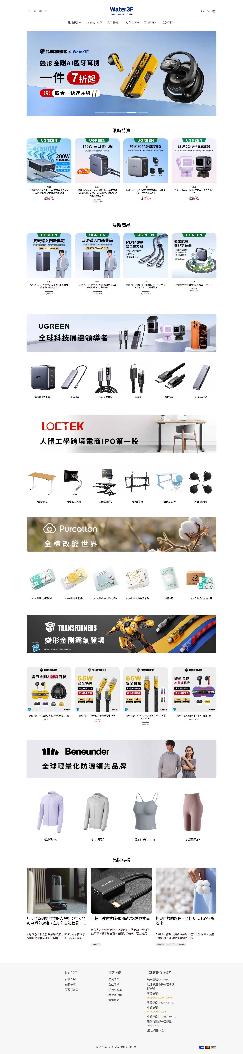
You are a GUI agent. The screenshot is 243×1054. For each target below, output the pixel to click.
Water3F (109, 1047)
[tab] (100, 112)
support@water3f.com (159, 997)
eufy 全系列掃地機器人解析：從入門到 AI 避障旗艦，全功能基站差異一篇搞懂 (56, 920)
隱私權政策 (71, 989)
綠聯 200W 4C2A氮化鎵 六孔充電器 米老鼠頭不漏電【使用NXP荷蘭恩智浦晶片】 (49, 191)
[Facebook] (29, 11)
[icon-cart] (213, 11)
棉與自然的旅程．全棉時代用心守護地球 (185, 920)
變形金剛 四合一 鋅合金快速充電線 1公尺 (97, 715)
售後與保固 (115, 995)
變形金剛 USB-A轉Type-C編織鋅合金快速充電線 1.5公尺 (146, 717)
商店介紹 (70, 979)
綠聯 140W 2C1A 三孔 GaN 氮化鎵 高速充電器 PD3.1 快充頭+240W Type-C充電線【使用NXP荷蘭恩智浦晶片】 (97, 193)
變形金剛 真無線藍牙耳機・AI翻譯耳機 (194, 715)
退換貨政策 (115, 989)
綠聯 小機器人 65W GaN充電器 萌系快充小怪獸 (194, 191)
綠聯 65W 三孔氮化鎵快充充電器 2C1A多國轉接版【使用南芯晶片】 (145, 191)
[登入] (208, 11)
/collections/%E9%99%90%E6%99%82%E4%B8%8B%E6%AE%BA (62, 33)
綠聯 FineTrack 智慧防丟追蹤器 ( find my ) (194, 284)
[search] (202, 11)
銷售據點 (114, 1000)
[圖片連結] (121, 333)
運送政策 (114, 984)
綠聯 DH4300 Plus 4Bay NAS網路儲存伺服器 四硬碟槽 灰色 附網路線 (97, 286)
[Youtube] (40, 11)
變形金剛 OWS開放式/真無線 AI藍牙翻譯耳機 (49, 715)
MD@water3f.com (157, 1011)
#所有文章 (170, 944)
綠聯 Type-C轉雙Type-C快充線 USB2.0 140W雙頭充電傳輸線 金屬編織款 (145, 286)
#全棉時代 (160, 944)
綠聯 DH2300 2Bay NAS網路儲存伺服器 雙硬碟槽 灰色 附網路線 (49, 286)
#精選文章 (96, 944)
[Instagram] (35, 11)
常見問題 (114, 979)
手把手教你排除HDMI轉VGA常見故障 (120, 918)
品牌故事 (70, 984)
